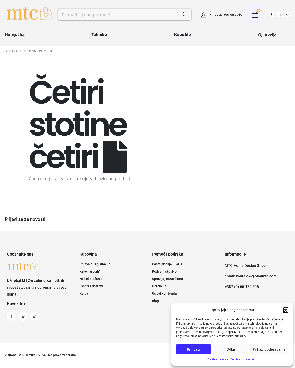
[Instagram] (279, 15)
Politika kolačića (217, 359)
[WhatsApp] (287, 15)
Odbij (230, 349)
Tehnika (99, 34)
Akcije (271, 34)
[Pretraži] (184, 14)
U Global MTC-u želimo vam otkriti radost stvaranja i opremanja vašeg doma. (37, 287)
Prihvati (193, 349)
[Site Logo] (29, 14)
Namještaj (14, 34)
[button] (285, 310)
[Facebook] (271, 15)
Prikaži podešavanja (269, 349)
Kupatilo (182, 34)
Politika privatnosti (242, 359)
